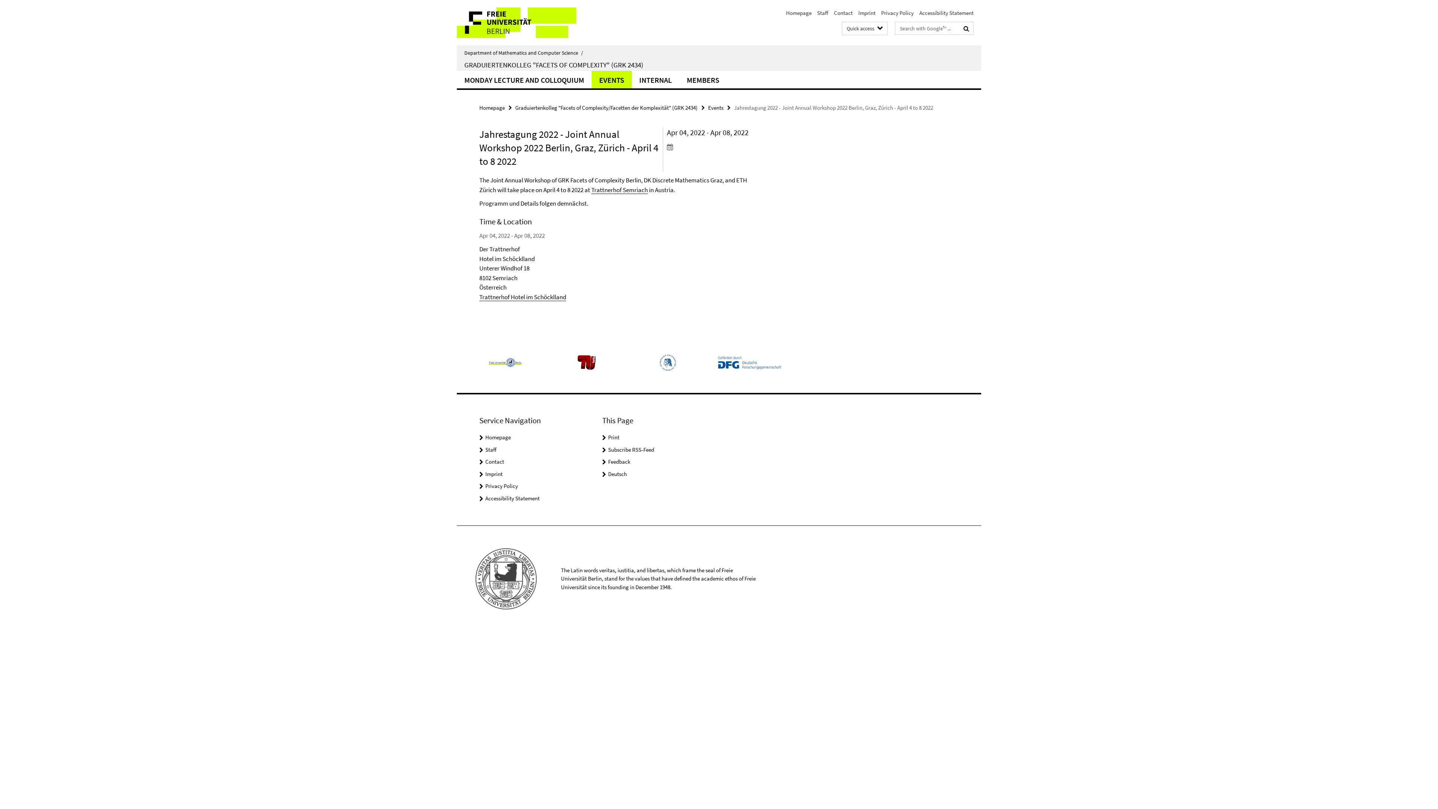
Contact (843, 12)
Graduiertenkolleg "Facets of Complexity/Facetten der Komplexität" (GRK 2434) (606, 107)
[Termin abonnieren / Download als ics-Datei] (710, 147)
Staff (822, 12)
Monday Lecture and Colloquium (524, 80)
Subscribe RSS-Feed (631, 449)
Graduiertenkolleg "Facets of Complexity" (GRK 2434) (553, 64)
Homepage (798, 12)
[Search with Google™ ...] (966, 28)
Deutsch (617, 474)
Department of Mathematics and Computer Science (523, 52)
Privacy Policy (897, 12)
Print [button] (613, 437)
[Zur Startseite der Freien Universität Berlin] (519, 22)
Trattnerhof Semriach (619, 190)
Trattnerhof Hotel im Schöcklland (522, 297)
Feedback (619, 461)
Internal (655, 80)
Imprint (867, 12)
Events (611, 80)
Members (703, 80)
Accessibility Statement (946, 12)
